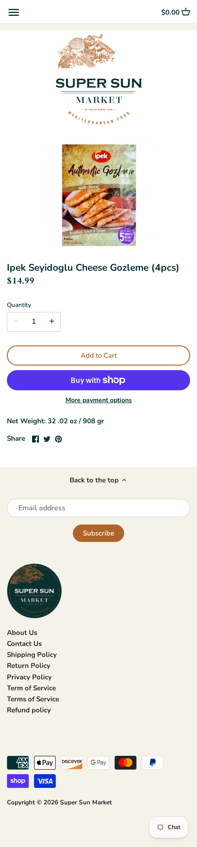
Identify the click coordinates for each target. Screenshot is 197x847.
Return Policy (28, 665)
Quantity (19, 305)
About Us (22, 632)
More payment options (99, 400)
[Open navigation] (14, 12)
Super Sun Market (86, 802)
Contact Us (24, 643)
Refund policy (29, 710)
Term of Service (31, 688)
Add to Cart (99, 355)
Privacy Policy (29, 677)
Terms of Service (33, 699)
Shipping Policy (32, 654)
